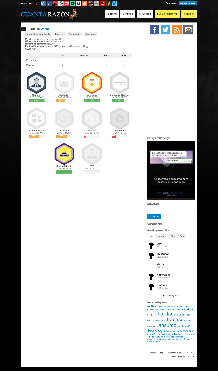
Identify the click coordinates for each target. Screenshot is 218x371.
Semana (84, 55)
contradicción (153, 339)
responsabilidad (171, 334)
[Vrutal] (66, 3)
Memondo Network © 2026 (182, 357)
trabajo (163, 339)
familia (150, 306)
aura (176, 315)
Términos (161, 353)
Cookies (180, 353)
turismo (169, 331)
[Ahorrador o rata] (108, 3)
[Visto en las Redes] (49, 3)
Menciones (90, 34)
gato (179, 326)
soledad (188, 315)
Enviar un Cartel (167, 14)
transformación (186, 339)
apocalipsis (171, 306)
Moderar (189, 14)
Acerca (153, 353)
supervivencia (183, 306)
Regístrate (171, 3)
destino (175, 339)
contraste (152, 320)
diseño (160, 334)
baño (169, 339)
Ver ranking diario (171, 295)
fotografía (156, 337)
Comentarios (75, 34)
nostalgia (186, 309)
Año (123, 55)
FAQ (187, 353)
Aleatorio (145, 14)
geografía (151, 315)
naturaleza (152, 326)
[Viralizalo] (114, 3)
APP (192, 353)
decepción (186, 326)
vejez (181, 315)
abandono (190, 334)
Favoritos (59, 34)
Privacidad (171, 353)
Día (62, 55)
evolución (151, 334)
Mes (106, 55)
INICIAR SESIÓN (187, 3)
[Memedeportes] (43, 3)
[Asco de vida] (37, 3)
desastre (161, 320)
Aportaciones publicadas (38, 34)
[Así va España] (55, 3)
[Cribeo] (72, 3)
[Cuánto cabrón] (61, 3)
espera (176, 331)
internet (187, 320)
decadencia (162, 310)
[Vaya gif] (96, 3)
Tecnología (156, 330)
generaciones (187, 331)
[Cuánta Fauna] (84, 3)
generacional (153, 341)
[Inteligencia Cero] (171, 199)
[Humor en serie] (78, 3)
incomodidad (174, 309)
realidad (165, 313)
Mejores (128, 14)
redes (181, 334)
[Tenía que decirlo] (102, 3)
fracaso (175, 319)
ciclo (149, 337)
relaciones (152, 309)
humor (164, 336)
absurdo (167, 325)
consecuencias (175, 336)
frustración (160, 306)
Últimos (112, 14)
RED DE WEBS (27, 3)
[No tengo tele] (90, 3)
